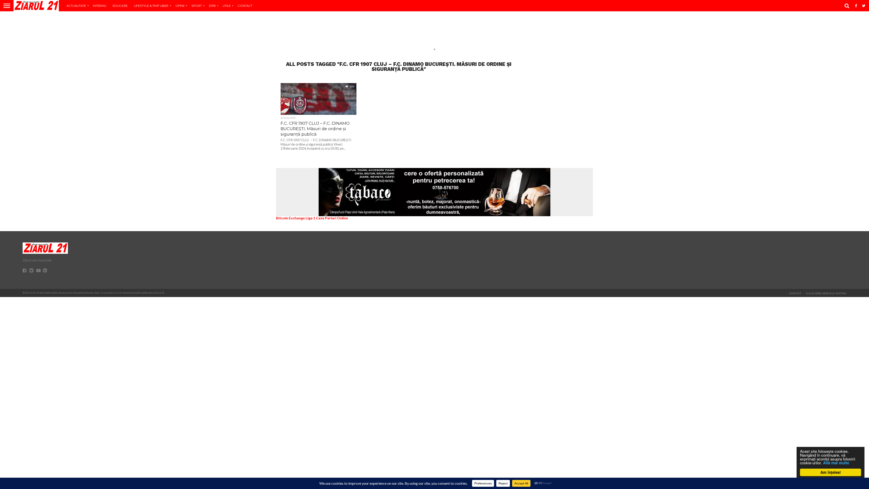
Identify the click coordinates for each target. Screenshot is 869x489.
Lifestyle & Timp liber (151, 5)
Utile (227, 5)
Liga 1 (310, 218)
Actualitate (76, 5)
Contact (245, 5)
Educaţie (120, 5)
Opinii (179, 5)
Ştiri (212, 5)
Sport (196, 5)
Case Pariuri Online (332, 218)
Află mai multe (836, 462)
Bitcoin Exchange (290, 218)
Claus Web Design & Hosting (826, 293)
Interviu (99, 5)
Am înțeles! (830, 472)
